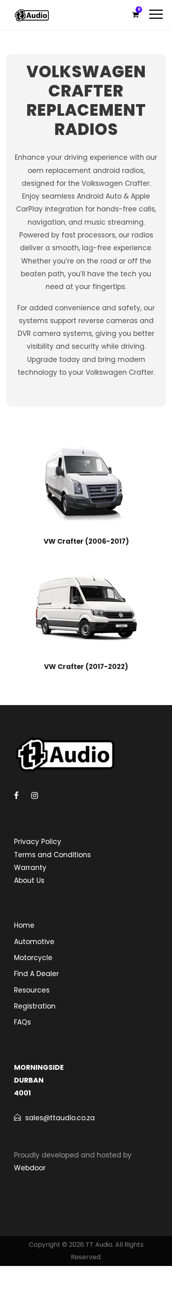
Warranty (30, 867)
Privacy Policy (37, 841)
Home (24, 925)
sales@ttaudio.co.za (60, 1118)
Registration (35, 1006)
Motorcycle (33, 957)
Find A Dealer (36, 974)
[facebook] (16, 795)
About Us (29, 880)
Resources (32, 990)
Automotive (34, 941)
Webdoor (30, 1168)
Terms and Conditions (52, 855)
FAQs (22, 1022)
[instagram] (34, 795)
